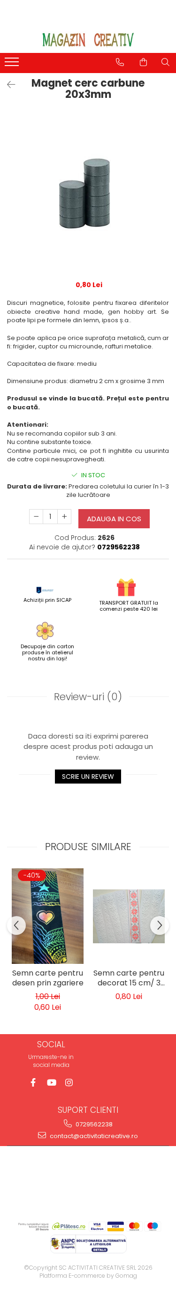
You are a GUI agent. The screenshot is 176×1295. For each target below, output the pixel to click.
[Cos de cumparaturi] (143, 62)
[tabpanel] (88, 193)
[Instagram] (69, 1082)
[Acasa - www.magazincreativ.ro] (88, 39)
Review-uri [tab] (88, 696)
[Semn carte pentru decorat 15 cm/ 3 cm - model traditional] (129, 916)
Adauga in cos (114, 519)
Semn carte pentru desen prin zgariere (48, 978)
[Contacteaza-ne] (119, 62)
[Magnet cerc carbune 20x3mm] (88, 193)
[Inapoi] (7, 84)
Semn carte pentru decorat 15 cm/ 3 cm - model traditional (128, 979)
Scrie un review (88, 776)
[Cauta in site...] (165, 62)
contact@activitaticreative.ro (93, 1136)
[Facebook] (33, 1082)
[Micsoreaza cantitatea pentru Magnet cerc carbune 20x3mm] (36, 516)
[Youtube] (51, 1082)
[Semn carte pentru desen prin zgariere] (48, 916)
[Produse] (13, 65)
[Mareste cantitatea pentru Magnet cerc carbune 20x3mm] (64, 516)
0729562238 (93, 1124)
